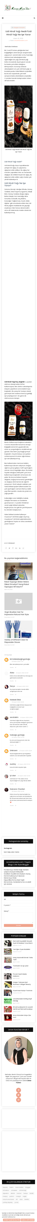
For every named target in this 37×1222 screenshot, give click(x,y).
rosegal (18, 1196)
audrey (13, 764)
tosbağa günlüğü (17, 735)
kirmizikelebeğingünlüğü (20, 659)
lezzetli (31, 1193)
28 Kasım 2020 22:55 (18, 791)
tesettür (26, 1199)
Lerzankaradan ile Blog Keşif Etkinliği (22, 1000)
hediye (25, 1193)
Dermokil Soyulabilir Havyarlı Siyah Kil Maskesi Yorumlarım (23, 942)
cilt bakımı (6, 1190)
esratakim (14, 717)
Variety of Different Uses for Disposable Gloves (16, 641)
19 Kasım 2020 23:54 (26, 717)
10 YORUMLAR (10, 543)
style (21, 1199)
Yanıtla (12, 667)
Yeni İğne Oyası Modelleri (21, 949)
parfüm (11, 1196)
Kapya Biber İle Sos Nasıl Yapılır (14, 880)
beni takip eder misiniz (11, 852)
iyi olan (13, 775)
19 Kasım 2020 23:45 (18, 702)
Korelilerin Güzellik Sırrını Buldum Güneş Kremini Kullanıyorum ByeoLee (17, 875)
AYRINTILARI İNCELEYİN (12, 1220)
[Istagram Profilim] (18, 1100)
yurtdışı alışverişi (7, 1202)
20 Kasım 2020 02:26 (25, 750)
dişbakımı (6, 1193)
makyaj (5, 1196)
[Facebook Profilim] (18, 1090)
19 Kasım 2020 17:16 (17, 661)
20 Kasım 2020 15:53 (24, 764)
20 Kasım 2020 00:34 (18, 737)
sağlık (24, 1196)
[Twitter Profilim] (18, 1095)
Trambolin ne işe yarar (20, 966)
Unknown (13, 750)
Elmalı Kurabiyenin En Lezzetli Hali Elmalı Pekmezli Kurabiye (23, 1008)
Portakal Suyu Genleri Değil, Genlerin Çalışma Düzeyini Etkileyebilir (16, 871)
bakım (11, 1187)
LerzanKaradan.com (21, 40)
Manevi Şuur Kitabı (10, 878)
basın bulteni (19, 1187)
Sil (15, 667)
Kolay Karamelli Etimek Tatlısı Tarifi (23, 959)
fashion (19, 1193)
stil (17, 1199)
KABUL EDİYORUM (27, 1220)
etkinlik (13, 1193)
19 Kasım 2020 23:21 (22, 686)
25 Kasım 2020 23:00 (24, 776)
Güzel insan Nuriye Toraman (22, 991)
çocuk (16, 1202)
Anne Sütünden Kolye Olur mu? (22, 1016)
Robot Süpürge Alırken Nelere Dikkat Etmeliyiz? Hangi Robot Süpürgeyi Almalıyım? (16, 584)
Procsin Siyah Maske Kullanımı (20, 975)
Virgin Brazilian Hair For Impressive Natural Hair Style (16, 613)
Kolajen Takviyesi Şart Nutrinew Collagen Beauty (22, 983)
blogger (27, 1187)
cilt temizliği (22, 1190)
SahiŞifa (19, 498)
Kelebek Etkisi (15, 700)
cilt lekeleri (14, 1190)
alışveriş (5, 1187)
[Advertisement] (18, 228)
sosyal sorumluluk (8, 1199)
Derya (12, 686)
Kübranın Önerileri (17, 789)
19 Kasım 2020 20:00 (22, 673)
